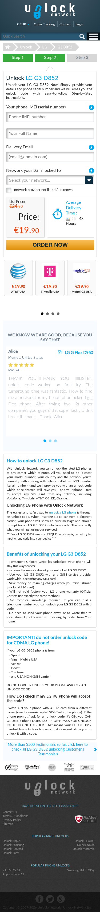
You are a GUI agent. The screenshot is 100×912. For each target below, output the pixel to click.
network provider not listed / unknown (43, 190)
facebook (39, 899)
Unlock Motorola (83, 849)
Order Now (50, 245)
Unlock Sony (11, 853)
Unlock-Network (50, 11)
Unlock (26, 47)
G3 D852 (65, 47)
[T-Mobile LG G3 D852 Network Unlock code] (50, 271)
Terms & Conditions (15, 816)
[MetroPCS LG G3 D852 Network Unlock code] (81, 271)
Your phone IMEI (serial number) (36, 107)
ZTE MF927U (11, 870)
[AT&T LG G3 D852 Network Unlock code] (18, 271)
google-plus (61, 899)
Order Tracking (44, 24)
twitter (50, 899)
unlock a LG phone (62, 512)
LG (44, 47)
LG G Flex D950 (79, 353)
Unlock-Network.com (50, 788)
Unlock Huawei (84, 841)
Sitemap (8, 824)
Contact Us (10, 812)
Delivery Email (19, 147)
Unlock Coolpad (13, 849)
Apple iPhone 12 (13, 874)
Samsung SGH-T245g (80, 870)
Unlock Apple (11, 841)
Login (79, 24)
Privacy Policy (12, 820)
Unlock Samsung (13, 845)
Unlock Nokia (85, 845)
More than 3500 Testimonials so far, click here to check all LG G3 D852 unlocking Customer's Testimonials (48, 749)
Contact (65, 24)
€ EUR (21, 24)
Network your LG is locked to (33, 170)
